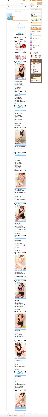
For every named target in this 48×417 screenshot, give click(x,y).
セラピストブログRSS (28, 413)
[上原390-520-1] (20, 144)
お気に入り (33, 0)
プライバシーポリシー (38, 413)
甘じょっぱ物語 (8, 413)
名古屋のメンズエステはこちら (13, 415)
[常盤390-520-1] (20, 328)
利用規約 (35, 413)
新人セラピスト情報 (24, 413)
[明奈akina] (20, 23)
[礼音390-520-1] (20, 187)
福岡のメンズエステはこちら (23, 415)
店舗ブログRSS (31, 413)
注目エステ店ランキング (16, 413)
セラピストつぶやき (12, 413)
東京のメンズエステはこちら (9, 415)
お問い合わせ (34, 413)
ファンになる (39, 4)
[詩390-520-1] (20, 93)
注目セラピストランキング (20, 413)
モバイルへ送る (39, 3)
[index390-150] (20, 28)
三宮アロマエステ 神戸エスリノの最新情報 (14, 3)
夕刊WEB (10, 413)
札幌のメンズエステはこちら (18, 415)
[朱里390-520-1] (20, 269)
